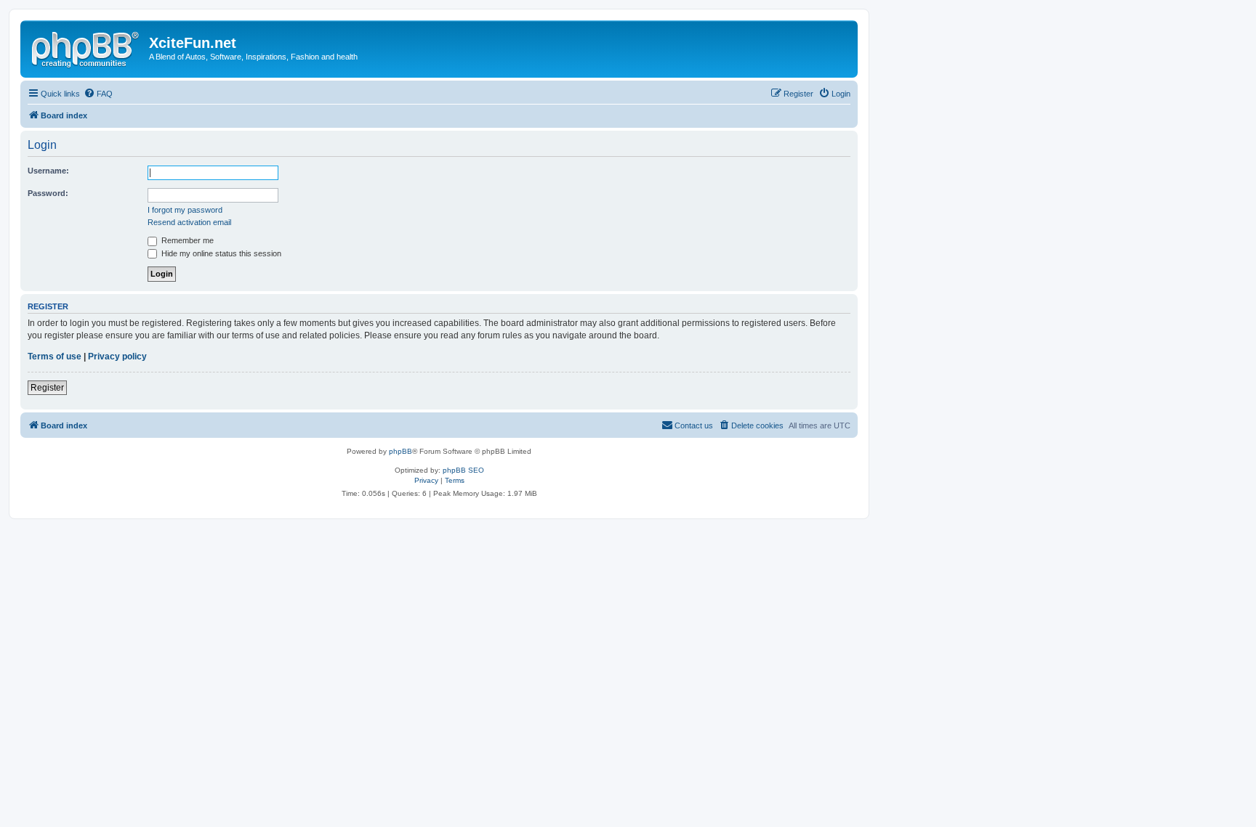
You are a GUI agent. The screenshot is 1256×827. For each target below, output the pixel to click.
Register (47, 388)
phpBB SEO (463, 470)
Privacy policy (117, 356)
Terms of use (54, 356)
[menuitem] (98, 93)
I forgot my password (185, 209)
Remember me (186, 240)
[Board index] (86, 47)
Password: (48, 193)
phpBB (400, 451)
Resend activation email (189, 222)
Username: (48, 170)
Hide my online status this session (220, 253)
